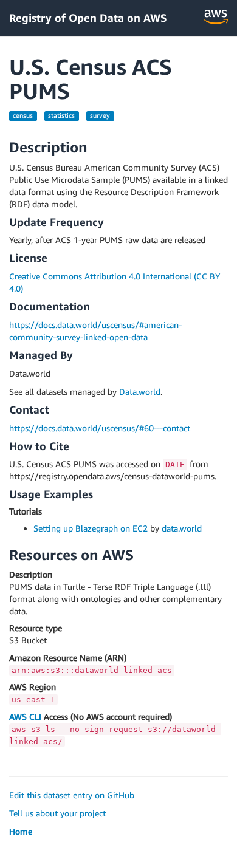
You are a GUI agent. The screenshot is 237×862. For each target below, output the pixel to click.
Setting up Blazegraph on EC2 (90, 528)
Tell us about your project (57, 813)
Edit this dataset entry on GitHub (71, 795)
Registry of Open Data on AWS (88, 17)
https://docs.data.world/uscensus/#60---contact (99, 428)
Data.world (139, 391)
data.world (182, 528)
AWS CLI (25, 716)
